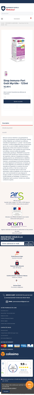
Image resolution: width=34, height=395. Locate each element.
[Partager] (4, 112)
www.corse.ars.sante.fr (22, 204)
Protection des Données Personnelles (8, 323)
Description (5, 123)
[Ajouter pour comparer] (23, 106)
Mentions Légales (4, 320)
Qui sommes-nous (4, 310)
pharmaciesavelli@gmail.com (6, 338)
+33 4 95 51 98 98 (11, 204)
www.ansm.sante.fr (17, 233)
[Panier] (30, 19)
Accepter (6, 391)
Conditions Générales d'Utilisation (7, 318)
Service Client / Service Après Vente (8, 313)
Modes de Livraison (4, 315)
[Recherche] (31, 13)
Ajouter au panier (18, 101)
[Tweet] (6, 112)
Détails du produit (7, 128)
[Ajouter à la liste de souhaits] (10, 106)
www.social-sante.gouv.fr (17, 218)
